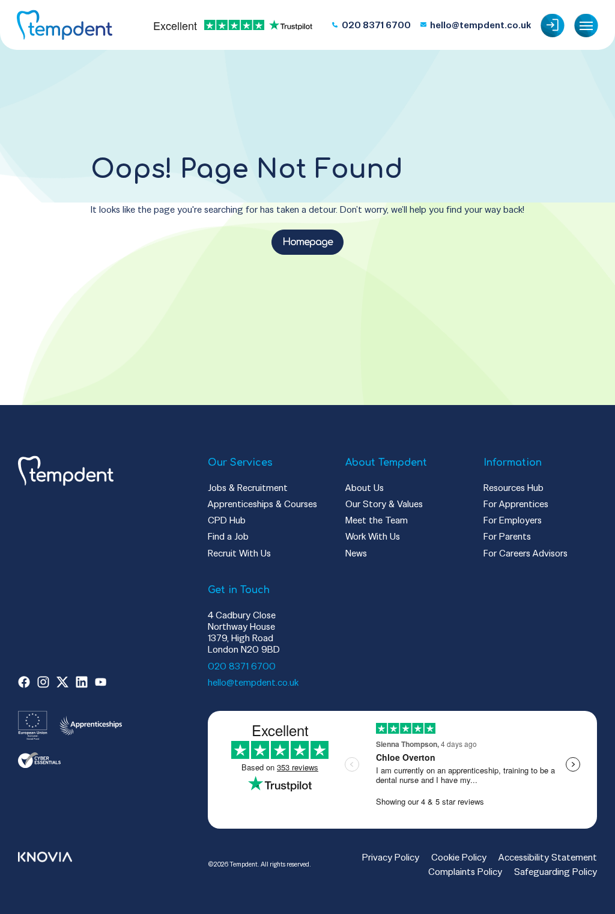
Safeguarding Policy (555, 871)
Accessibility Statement (547, 857)
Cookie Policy (458, 857)
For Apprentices (515, 504)
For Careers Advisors (525, 553)
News (356, 553)
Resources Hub (513, 487)
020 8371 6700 (242, 666)
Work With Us (372, 536)
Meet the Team (376, 520)
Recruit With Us (239, 553)
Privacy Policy (390, 857)
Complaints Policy (465, 871)
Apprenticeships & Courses (262, 504)
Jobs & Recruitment (248, 487)
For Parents (507, 536)
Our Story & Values (384, 504)
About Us (364, 487)
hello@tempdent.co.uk (253, 682)
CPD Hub (227, 520)
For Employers (512, 520)
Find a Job (228, 536)
